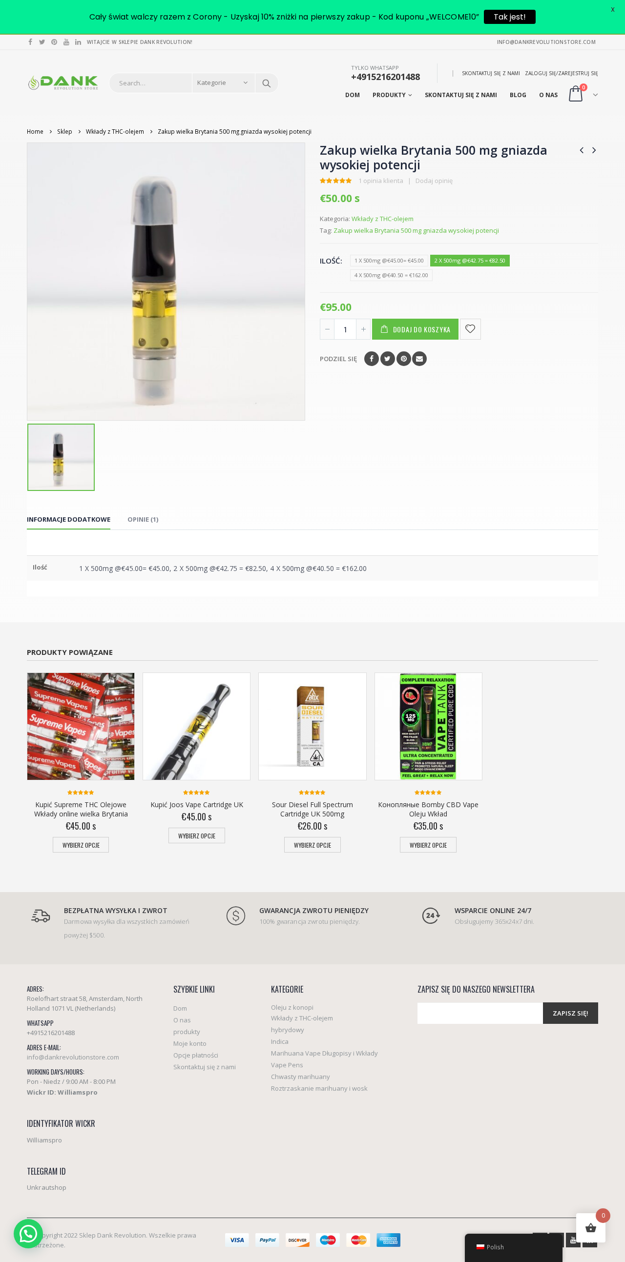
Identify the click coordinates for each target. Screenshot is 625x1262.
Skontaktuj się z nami (491, 73)
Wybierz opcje (81, 845)
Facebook (371, 358)
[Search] (266, 83)
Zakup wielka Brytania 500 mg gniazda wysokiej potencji (416, 230)
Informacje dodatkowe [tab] (68, 519)
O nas (548, 95)
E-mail (419, 358)
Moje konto (190, 1043)
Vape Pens (287, 1064)
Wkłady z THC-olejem (383, 218)
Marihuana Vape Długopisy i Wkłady (324, 1053)
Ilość (330, 260)
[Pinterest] (54, 42)
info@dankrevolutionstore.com (73, 1057)
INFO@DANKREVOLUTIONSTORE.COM (546, 42)
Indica (280, 1041)
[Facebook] (30, 42)
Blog (518, 95)
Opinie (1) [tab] (142, 519)
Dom (352, 95)
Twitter (387, 358)
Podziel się (338, 358)
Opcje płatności (195, 1055)
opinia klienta (380, 180)
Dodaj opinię (434, 180)
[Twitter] (43, 42)
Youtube (573, 1240)
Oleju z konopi (292, 1007)
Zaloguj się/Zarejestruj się (561, 73)
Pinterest (403, 358)
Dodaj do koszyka (422, 329)
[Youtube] (67, 42)
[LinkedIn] (78, 42)
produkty (389, 95)
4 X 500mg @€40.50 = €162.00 (391, 275)
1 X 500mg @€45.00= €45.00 (389, 260)
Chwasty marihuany (300, 1076)
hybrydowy (287, 1029)
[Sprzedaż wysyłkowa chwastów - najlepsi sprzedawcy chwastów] (63, 83)
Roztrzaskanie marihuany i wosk (319, 1088)
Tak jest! (510, 16)
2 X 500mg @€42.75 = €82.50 (470, 260)
